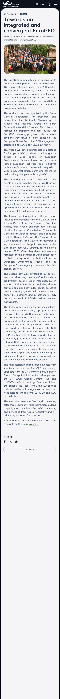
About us (18, 36)
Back (31, 449)
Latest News (32, 36)
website (33, 423)
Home (6, 36)
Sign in (40, 4)
